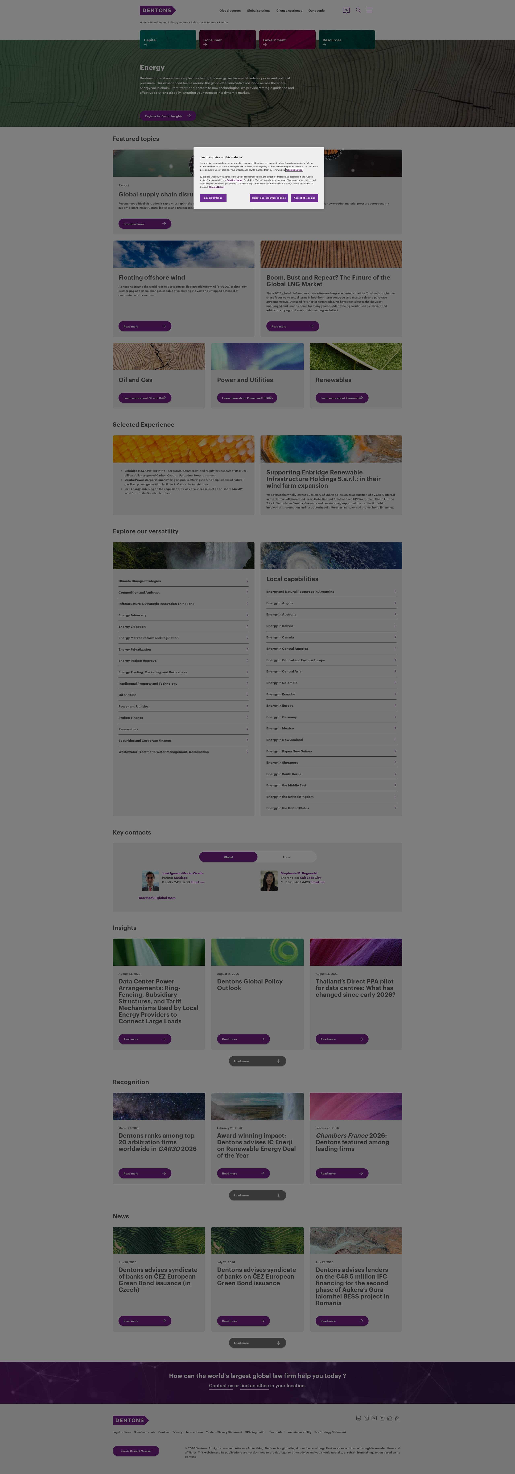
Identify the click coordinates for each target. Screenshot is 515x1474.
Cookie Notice (216, 187)
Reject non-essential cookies (269, 198)
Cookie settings (213, 198)
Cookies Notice (294, 170)
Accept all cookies (304, 198)
